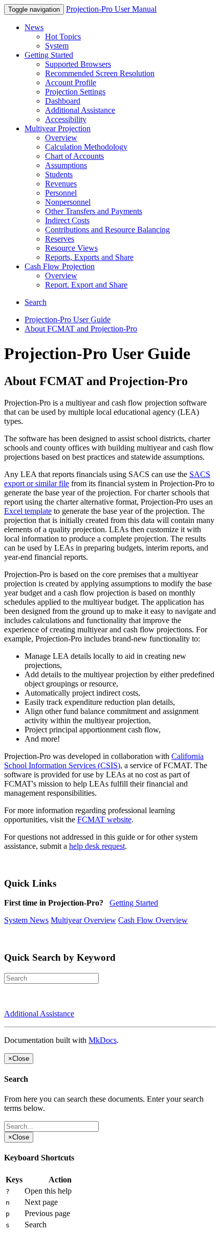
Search (36, 302)
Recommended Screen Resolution (100, 73)
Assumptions (66, 165)
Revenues (61, 183)
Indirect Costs (67, 220)
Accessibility (65, 119)
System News (26, 920)
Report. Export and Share (86, 284)
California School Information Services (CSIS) (104, 761)
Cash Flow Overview (153, 920)
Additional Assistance (80, 110)
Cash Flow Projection (60, 266)
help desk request (97, 846)
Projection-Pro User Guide (68, 319)
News (34, 27)
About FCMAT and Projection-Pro (81, 328)
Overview (61, 137)
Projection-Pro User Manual (111, 9)
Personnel (61, 192)
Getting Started (49, 55)
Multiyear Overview (83, 920)
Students (59, 174)
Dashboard (62, 101)
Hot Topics (63, 36)
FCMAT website (104, 819)
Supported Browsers (78, 64)
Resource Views (71, 248)
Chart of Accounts (74, 156)
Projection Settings (75, 91)
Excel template (28, 511)
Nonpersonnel (68, 202)
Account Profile (70, 82)
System (57, 45)
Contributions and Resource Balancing (107, 229)
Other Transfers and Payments (93, 211)
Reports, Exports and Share (89, 257)
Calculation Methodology (86, 146)
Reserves (59, 238)
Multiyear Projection (58, 128)
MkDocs (103, 1040)
